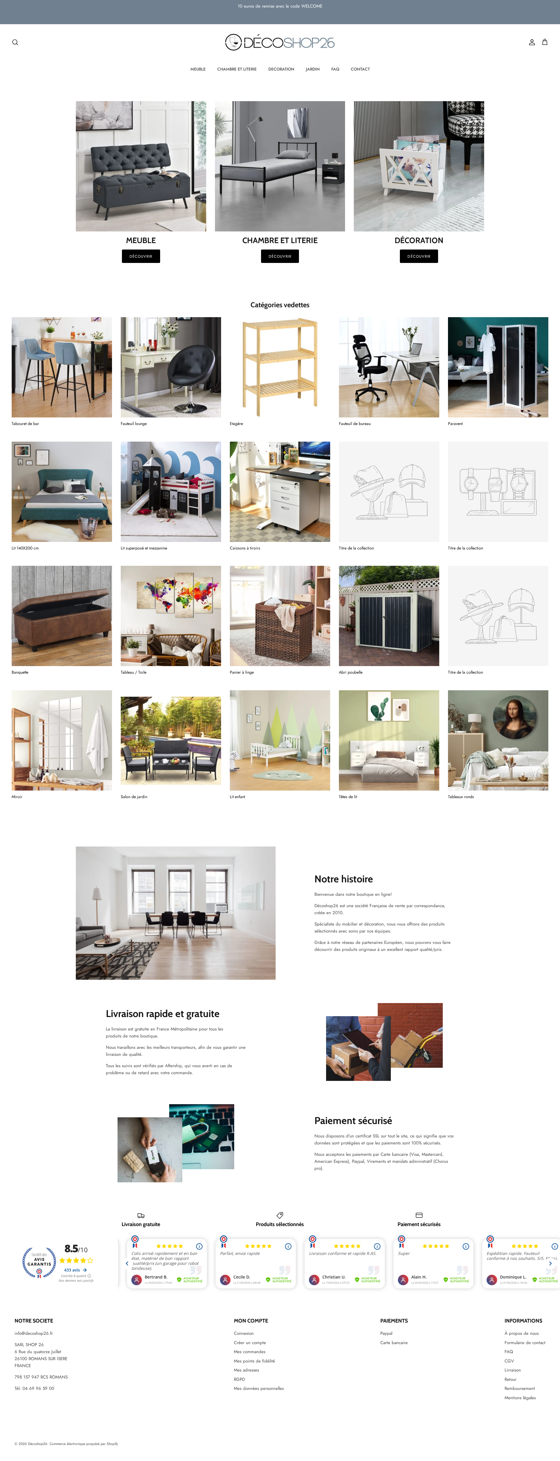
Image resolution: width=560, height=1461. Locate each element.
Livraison (513, 1370)
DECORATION (281, 69)
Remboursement (520, 1388)
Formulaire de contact (525, 1342)
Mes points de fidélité (254, 1361)
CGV (509, 1361)
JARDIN (313, 69)
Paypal (386, 1333)
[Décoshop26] (280, 42)
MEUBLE (198, 69)
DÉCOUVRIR (280, 256)
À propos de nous (522, 1333)
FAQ (335, 69)
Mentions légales (520, 1398)
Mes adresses (246, 1370)
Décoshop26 (37, 1443)
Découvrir (141, 256)
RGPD (239, 1379)
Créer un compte (250, 1342)
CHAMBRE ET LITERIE (237, 69)
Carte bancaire (394, 1342)
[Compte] (531, 42)
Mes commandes (249, 1351)
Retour (511, 1379)
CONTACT (360, 69)
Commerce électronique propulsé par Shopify (84, 1443)
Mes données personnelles (259, 1388)
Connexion (244, 1333)
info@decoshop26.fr (34, 1333)
